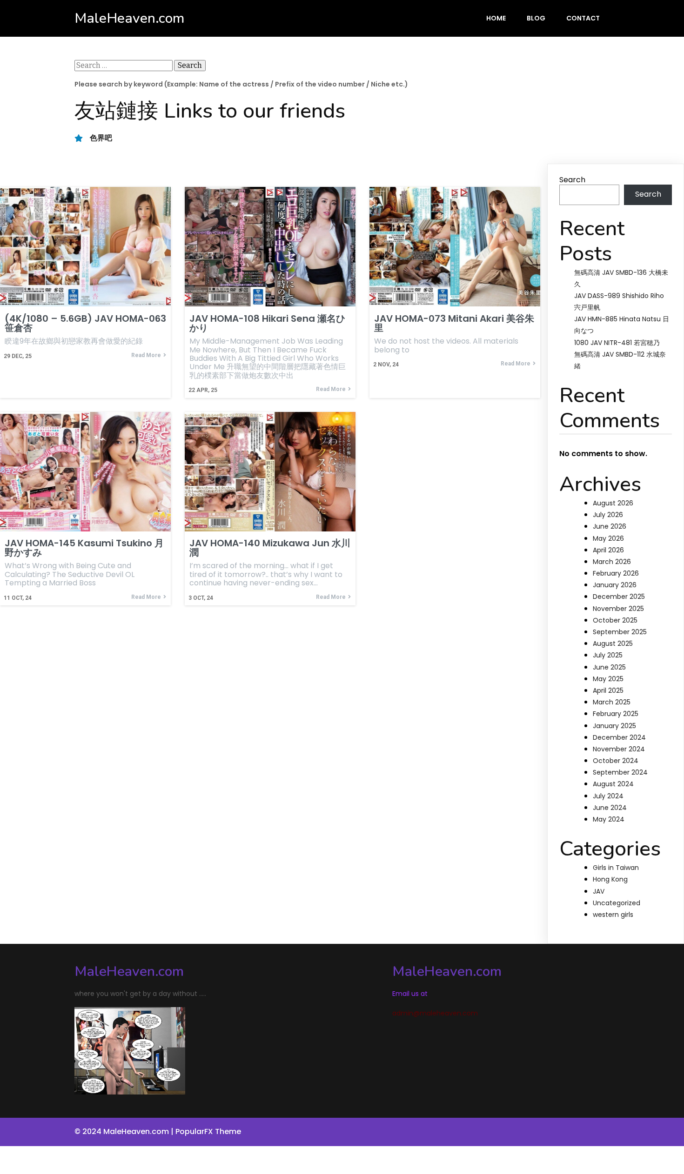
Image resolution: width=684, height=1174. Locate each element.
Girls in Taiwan (616, 867)
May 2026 (608, 538)
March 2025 (611, 702)
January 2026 (615, 585)
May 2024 (608, 819)
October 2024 (615, 760)
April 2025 (608, 690)
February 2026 (616, 573)
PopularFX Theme (208, 1131)
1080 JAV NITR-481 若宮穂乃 (617, 342)
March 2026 (612, 561)
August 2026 (613, 503)
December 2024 (619, 737)
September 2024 (620, 772)
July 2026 (608, 514)
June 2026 (609, 526)
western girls (613, 914)
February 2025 (615, 713)
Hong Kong (610, 879)
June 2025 (609, 667)
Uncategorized (616, 903)
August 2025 (613, 643)
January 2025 (614, 725)
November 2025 (618, 608)
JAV (598, 891)
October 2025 (615, 620)
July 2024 (608, 796)
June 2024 (610, 807)
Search (572, 179)
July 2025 (608, 655)
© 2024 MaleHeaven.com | (124, 1131)
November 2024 (619, 749)
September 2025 (620, 632)
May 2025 (608, 678)
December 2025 (619, 596)
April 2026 (608, 550)
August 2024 (613, 784)
